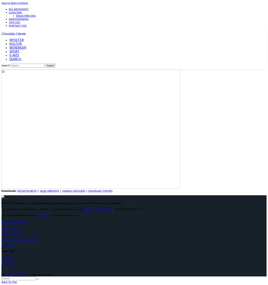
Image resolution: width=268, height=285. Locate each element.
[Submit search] (37, 279)
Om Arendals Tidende (15, 221)
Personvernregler (12, 233)
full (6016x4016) (27, 191)
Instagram (8, 263)
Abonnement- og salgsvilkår (19, 239)
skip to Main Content (14, 3)
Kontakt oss (9, 245)
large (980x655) (49, 191)
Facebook (8, 257)
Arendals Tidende (15, 274)
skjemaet (43, 215)
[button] (15, 59)
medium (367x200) (73, 191)
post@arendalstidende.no (98, 209)
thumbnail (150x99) (100, 191)
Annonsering (10, 227)
